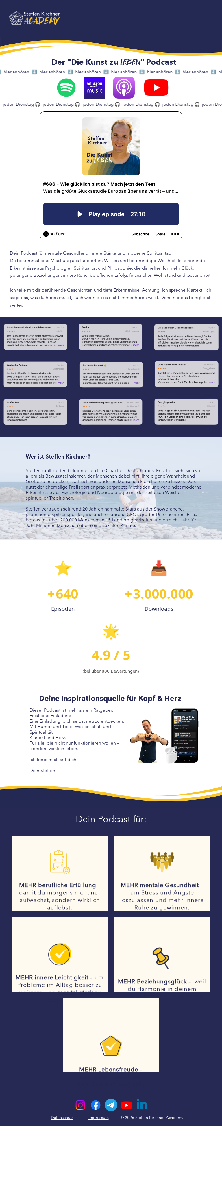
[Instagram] (80, 1105)
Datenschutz (62, 1117)
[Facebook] (95, 1105)
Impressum (98, 1117)
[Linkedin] (142, 1105)
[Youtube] (126, 1105)
